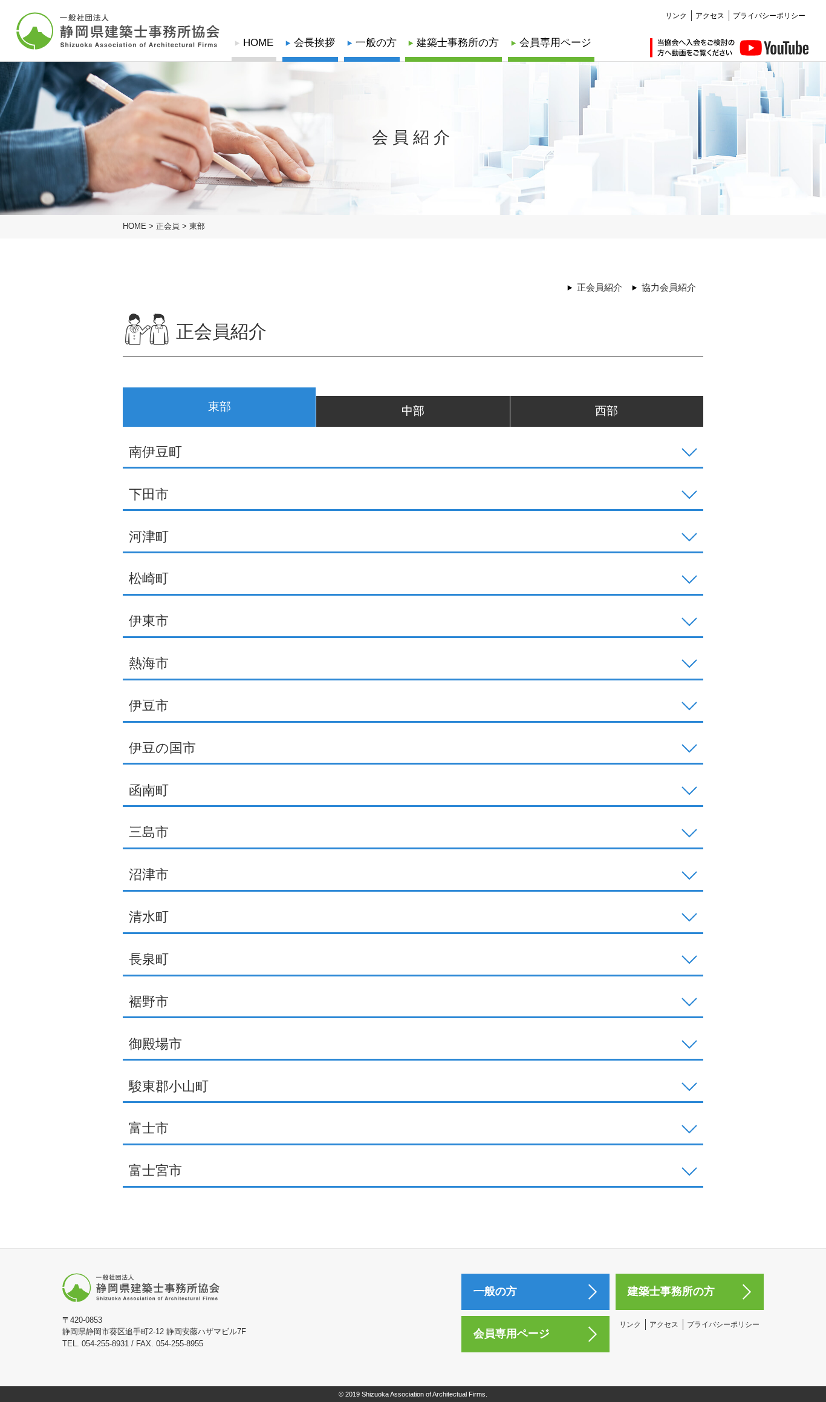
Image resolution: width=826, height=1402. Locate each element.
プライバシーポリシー (769, 16)
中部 (413, 410)
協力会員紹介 (669, 287)
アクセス (709, 16)
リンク (676, 16)
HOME (258, 42)
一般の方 (376, 42)
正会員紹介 (599, 287)
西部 (606, 410)
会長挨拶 (314, 42)
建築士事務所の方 (458, 42)
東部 (219, 406)
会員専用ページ (555, 42)
